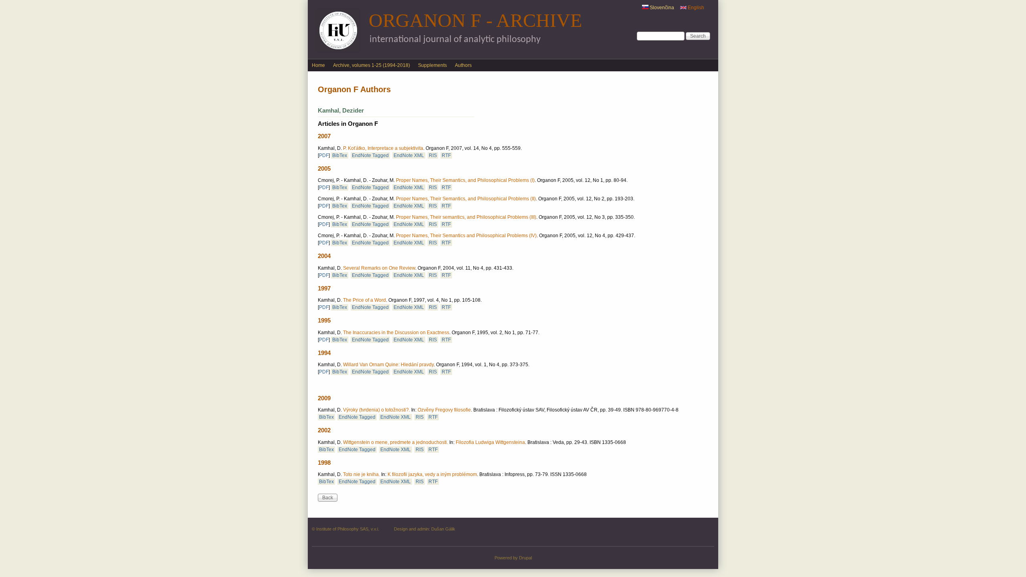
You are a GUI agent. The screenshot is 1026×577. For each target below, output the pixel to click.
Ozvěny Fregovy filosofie (444, 410)
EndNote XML (409, 155)
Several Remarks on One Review (379, 268)
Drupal (525, 557)
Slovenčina (661, 7)
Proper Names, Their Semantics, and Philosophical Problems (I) (465, 180)
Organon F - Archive (475, 20)
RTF (446, 155)
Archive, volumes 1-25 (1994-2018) (371, 65)
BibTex (339, 155)
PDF (324, 155)
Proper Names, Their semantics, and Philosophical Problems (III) (466, 217)
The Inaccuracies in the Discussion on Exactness (396, 332)
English (695, 7)
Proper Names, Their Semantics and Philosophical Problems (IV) (466, 235)
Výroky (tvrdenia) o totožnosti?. (376, 410)
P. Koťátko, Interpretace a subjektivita (383, 148)
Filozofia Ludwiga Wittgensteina (490, 442)
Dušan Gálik (443, 529)
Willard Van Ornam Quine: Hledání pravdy (388, 364)
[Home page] (338, 51)
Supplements (432, 65)
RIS (433, 155)
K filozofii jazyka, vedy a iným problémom (432, 474)
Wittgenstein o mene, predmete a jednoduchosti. (395, 442)
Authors (463, 65)
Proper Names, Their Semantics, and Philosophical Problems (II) (466, 199)
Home (318, 65)
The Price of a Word (364, 300)
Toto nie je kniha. (361, 474)
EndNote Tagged (370, 155)
